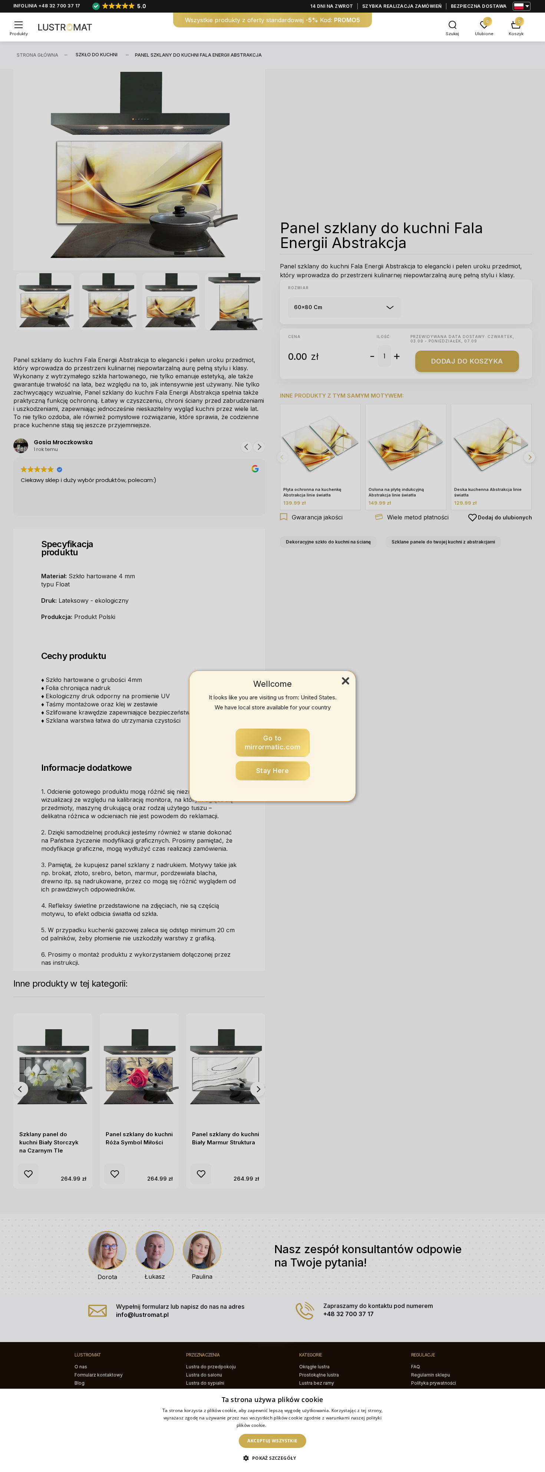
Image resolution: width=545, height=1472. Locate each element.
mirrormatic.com (273, 742)
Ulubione (484, 33)
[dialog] (272, 1430)
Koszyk (516, 33)
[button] (272, 1458)
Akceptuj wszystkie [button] (272, 1441)
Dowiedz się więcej (288, 1425)
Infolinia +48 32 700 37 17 (46, 6)
